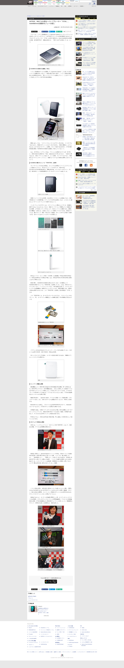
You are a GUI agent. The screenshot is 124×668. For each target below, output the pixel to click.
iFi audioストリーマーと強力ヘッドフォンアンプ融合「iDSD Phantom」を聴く (89, 59)
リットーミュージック (61, 627)
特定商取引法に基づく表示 (92, 651)
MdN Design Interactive (73, 642)
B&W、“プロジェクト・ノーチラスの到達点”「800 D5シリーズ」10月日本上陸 (89, 114)
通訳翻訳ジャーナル (73, 632)
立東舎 (58, 634)
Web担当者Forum (32, 629)
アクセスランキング (83, 16)
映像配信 (57, 6)
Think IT (30, 627)
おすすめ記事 (82, 192)
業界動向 (70, 6)
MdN (69, 638)
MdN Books (71, 640)
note (60, 31)
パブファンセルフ (85, 636)
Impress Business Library (46, 632)
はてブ (53, 31)
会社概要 (74, 651)
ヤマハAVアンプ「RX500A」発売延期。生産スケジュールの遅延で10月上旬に (89, 125)
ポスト (35, 31)
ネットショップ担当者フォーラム (47, 629)
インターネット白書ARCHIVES (35, 646)
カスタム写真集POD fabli (87, 642)
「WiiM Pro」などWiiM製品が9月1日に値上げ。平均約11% (89, 149)
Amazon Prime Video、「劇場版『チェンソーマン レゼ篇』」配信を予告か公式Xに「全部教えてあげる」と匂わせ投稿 (87, 178)
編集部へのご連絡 (57, 651)
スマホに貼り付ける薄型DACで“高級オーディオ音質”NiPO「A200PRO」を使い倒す (89, 202)
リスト (39, 31)
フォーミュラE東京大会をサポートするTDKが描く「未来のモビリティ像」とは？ (89, 44)
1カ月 (94, 18)
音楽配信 (81, 6)
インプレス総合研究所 (33, 632)
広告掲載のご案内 (49, 651)
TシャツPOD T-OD (60, 632)
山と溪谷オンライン (60, 638)
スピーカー (76, 6)
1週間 (89, 18)
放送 (65, 6)
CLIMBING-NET (60, 640)
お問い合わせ (41, 651)
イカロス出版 (70, 625)
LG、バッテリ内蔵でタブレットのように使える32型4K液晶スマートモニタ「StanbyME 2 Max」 (87, 28)
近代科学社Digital (60, 644)
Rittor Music (57, 625)
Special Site (81, 39)
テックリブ (70, 644)
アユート (30, 598)
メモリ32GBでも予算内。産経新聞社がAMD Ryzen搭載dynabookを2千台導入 (89, 49)
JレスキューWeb (72, 634)
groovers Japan (32, 596)
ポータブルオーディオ (42, 6)
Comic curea (84, 629)
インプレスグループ (81, 651)
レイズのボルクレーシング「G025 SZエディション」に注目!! (89, 54)
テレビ (29, 6)
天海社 (83, 627)
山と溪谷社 (57, 636)
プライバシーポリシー (66, 651)
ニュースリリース (32, 600)
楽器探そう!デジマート (61, 629)
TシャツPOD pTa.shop (86, 639)
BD (61, 6)
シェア (46, 31)
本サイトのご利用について (32, 651)
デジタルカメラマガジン (33, 642)
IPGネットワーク (83, 638)
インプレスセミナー (45, 634)
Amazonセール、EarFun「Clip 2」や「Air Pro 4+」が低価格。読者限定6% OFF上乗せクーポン (87, 34)
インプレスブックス (45, 642)
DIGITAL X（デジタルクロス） (47, 636)
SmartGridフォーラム (45, 627)
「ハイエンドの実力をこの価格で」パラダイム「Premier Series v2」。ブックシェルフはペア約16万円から (87, 22)
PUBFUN (82, 634)
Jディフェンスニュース (73, 629)
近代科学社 (57, 642)
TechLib (70, 646)
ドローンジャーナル (32, 636)
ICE (81, 625)
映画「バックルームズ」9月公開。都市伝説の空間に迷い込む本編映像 (89, 144)
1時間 (78, 18)
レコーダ (34, 6)
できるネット (31, 644)
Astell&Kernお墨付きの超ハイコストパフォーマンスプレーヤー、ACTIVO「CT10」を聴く (43, 611)
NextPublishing (44, 644)
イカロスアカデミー (73, 636)
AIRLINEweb (71, 627)
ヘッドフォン (51, 6)
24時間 (83, 18)
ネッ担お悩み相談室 (32, 638)
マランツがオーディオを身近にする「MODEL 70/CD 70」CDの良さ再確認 (89, 64)
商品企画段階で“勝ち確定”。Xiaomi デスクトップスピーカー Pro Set (89, 207)
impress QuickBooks (86, 632)
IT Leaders (31, 634)
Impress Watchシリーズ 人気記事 (86, 169)
